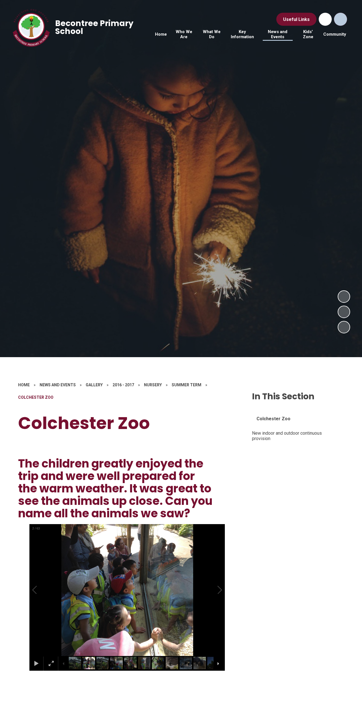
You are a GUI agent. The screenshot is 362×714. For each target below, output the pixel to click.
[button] (41, 590)
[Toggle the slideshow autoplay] (344, 327)
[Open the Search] (340, 19)
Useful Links (296, 19)
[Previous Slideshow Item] (344, 312)
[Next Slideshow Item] (344, 296)
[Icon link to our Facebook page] (325, 19)
